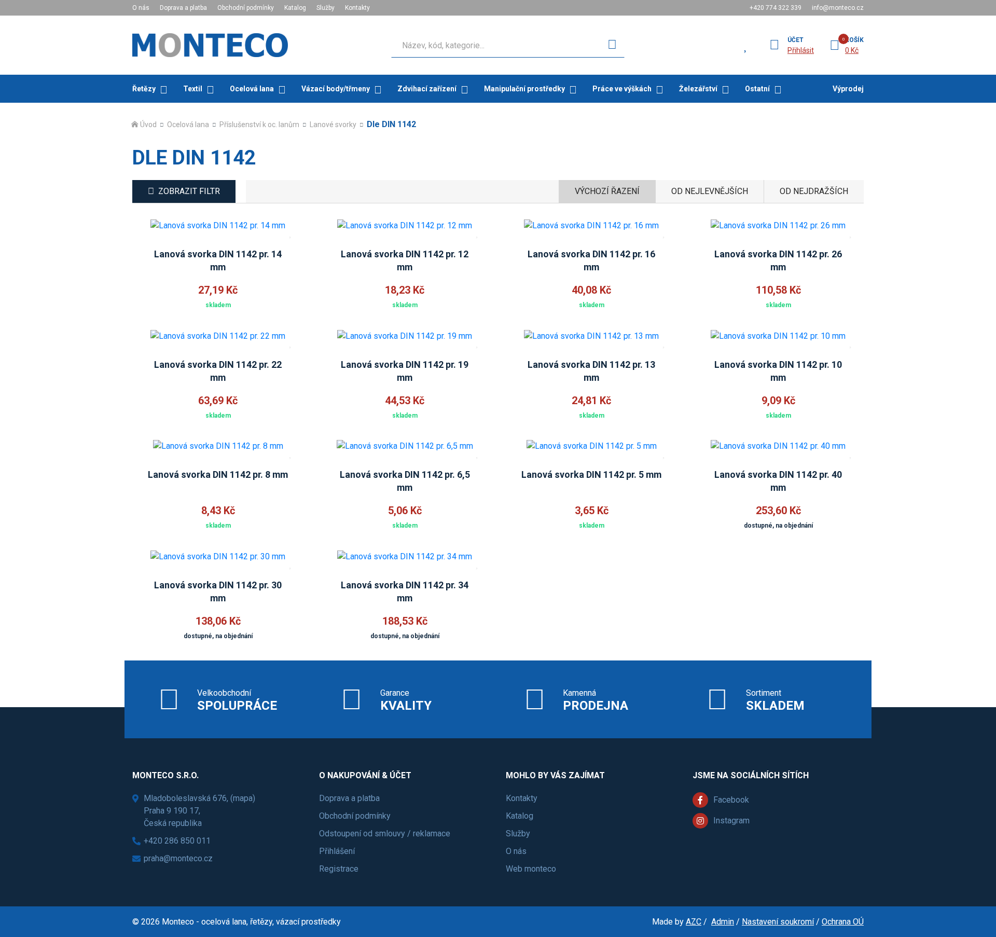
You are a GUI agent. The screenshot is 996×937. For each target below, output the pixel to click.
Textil (192, 89)
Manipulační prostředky (524, 89)
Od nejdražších (814, 191)
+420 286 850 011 (177, 841)
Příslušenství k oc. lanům (259, 124)
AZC (693, 922)
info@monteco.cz (838, 7)
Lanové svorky (333, 124)
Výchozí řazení (607, 191)
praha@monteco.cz (178, 858)
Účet (795, 40)
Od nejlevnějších (709, 191)
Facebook (731, 800)
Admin (722, 922)
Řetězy (144, 89)
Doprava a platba (183, 7)
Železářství (698, 89)
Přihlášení (337, 851)
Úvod (148, 124)
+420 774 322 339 (775, 7)
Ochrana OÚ (843, 922)
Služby (325, 7)
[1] (612, 45)
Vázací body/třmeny (335, 89)
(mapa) (242, 798)
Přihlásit (800, 50)
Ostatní (757, 89)
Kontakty (357, 7)
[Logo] (210, 45)
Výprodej (848, 89)
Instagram (731, 820)
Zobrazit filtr (189, 191)
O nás (140, 7)
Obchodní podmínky (245, 7)
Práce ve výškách (622, 89)
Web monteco (531, 869)
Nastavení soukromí (778, 922)
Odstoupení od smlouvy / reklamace (384, 833)
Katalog (295, 7)
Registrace (338, 869)
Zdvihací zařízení (427, 89)
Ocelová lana (252, 89)
